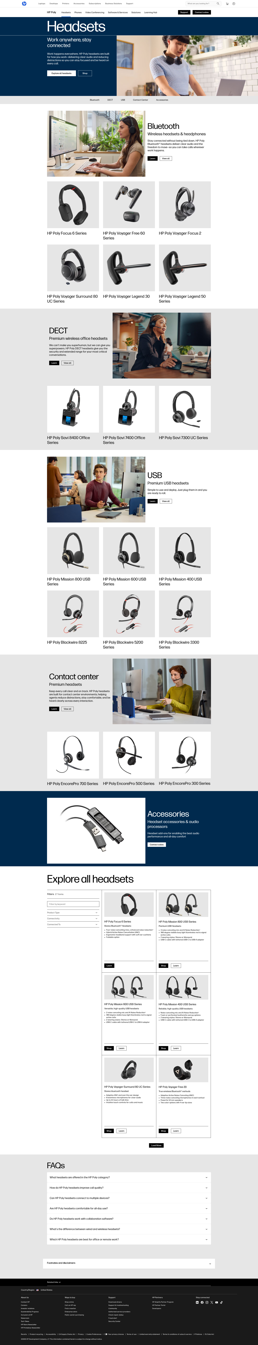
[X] (211, 1302)
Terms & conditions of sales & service (177, 1334)
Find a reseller (70, 1308)
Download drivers (115, 1302)
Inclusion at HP (26, 1315)
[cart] (227, 3)
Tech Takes (25, 1321)
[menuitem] (42, 3)
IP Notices (198, 1334)
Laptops (41, 3)
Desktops (54, 3)
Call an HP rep (70, 1305)
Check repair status (115, 1315)
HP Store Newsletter (29, 1325)
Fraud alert (112, 1318)
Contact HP (25, 1302)
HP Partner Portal (158, 1305)
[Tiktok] (221, 1302)
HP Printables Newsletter (30, 1328)
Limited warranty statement (149, 1334)
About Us (25, 1297)
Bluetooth (94, 100)
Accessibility (51, 1334)
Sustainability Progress (30, 1312)
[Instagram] (207, 1302)
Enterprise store (71, 1312)
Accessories (79, 3)
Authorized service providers (119, 1312)
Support (129, 3)
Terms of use (132, 1334)
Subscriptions (95, 3)
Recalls (24, 1334)
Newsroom (25, 1318)
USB (123, 100)
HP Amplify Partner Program (162, 1302)
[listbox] (73, 912)
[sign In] (234, 3)
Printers (65, 3)
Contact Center (140, 100)
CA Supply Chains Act (67, 1334)
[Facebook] (202, 1302)
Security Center (114, 1321)
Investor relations (27, 1308)
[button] (129, 1264)
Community (112, 1308)
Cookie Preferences (93, 1334)
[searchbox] (201, 3)
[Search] (218, 3)
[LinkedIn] (197, 1302)
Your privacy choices (116, 1334)
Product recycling (36, 1334)
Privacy (81, 1334)
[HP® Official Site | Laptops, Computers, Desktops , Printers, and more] (24, 3)
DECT (110, 100)
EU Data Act (209, 1334)
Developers (156, 1308)
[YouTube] (216, 1302)
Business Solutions (113, 3)
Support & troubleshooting (118, 1305)
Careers (24, 1305)
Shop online (69, 1302)
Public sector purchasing (74, 1315)
